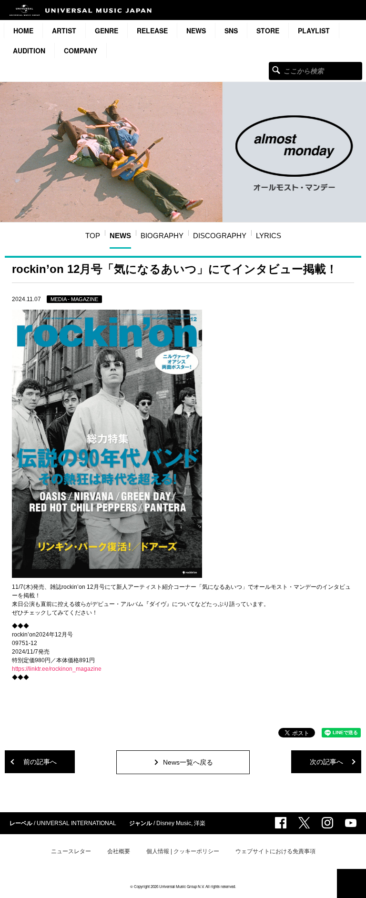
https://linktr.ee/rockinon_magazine (57, 669)
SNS (231, 30)
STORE (267, 30)
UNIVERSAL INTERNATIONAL (76, 823)
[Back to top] (351, 883)
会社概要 (118, 851)
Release (152, 30)
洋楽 (199, 823)
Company (80, 50)
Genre (106, 30)
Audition (29, 50)
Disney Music (173, 823)
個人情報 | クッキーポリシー (182, 851)
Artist (64, 30)
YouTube (350, 823)
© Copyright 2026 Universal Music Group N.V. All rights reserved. (183, 886)
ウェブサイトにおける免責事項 (275, 851)
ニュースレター (71, 851)
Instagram (327, 822)
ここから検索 (276, 70)
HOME (23, 30)
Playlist (314, 30)
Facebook (280, 822)
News (196, 30)
